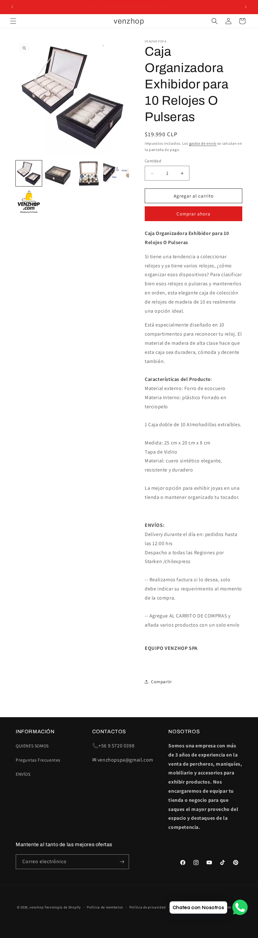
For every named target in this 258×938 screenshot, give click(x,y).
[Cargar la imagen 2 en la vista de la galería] (58, 173)
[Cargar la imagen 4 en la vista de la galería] (116, 173)
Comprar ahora (193, 214)
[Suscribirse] (122, 861)
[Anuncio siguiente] (246, 7)
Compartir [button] (161, 681)
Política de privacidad (147, 907)
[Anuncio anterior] (12, 7)
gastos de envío (203, 143)
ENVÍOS (23, 774)
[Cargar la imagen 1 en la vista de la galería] (29, 173)
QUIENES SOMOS (32, 746)
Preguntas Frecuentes (38, 760)
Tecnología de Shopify (62, 907)
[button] (13, 21)
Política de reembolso (105, 907)
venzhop (36, 907)
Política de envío (227, 907)
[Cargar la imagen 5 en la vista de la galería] (29, 202)
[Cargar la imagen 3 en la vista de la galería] (87, 173)
